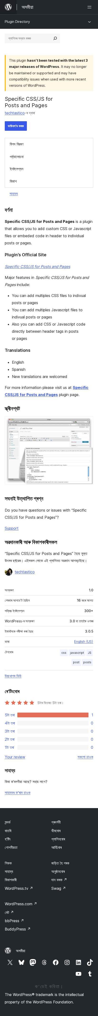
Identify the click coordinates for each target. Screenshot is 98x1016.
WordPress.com (21, 903)
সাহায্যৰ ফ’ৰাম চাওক (17, 792)
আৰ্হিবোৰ (56, 847)
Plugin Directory (17, 22)
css (63, 652)
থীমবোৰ (55, 830)
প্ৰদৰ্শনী (56, 822)
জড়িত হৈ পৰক (60, 863)
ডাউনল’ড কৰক (16, 126)
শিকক (8, 863)
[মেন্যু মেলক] (90, 7)
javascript (77, 652)
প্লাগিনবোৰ (58, 839)
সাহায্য (14, 193)
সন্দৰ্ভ (7, 822)
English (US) (83, 641)
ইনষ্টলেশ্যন (16, 168)
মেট (9, 912)
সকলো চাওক (85, 756)
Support (12, 528)
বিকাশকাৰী (11, 879)
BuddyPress (18, 929)
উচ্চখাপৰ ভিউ (13, 676)
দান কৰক (59, 879)
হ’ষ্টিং (8, 839)
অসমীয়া (20, 950)
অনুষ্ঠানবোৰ (58, 871)
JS (89, 652)
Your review (15, 756)
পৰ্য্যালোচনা (17, 156)
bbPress (14, 920)
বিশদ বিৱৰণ (16, 144)
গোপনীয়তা (11, 847)
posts (87, 662)
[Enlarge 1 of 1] (86, 422)
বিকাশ (13, 181)
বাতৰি (8, 830)
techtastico (15, 113)
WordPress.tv (19, 888)
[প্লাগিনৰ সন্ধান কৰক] (55, 38)
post (76, 662)
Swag (58, 888)
